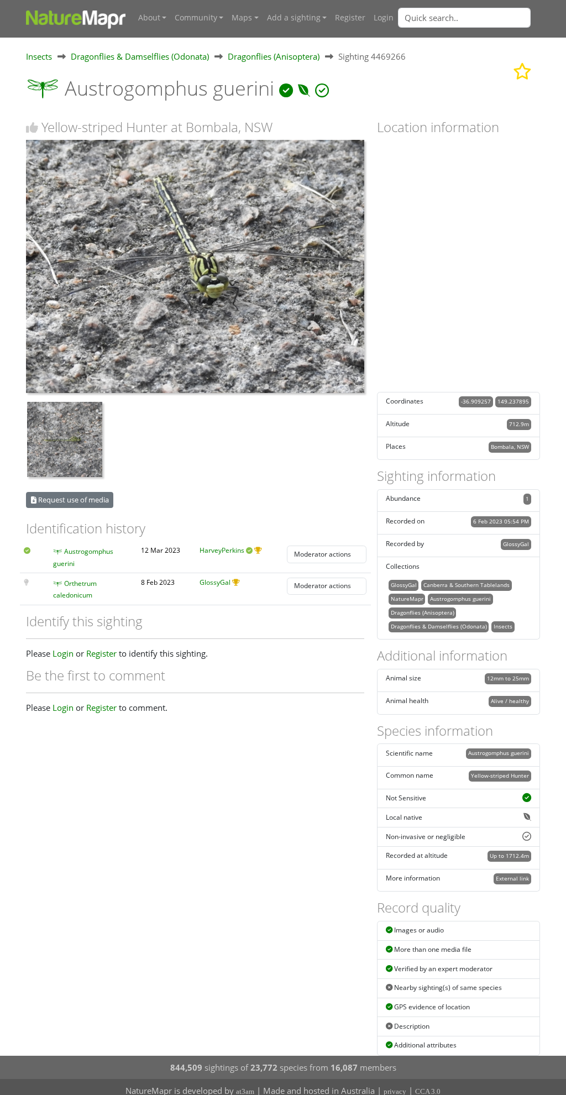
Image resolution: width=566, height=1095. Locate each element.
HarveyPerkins (222, 550)
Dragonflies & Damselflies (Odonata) (140, 56)
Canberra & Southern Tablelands (466, 585)
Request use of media (72, 500)
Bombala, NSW (510, 446)
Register (350, 18)
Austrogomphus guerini (460, 598)
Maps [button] (242, 18)
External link (512, 878)
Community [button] (196, 18)
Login (384, 18)
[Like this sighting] (32, 127)
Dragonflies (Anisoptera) (273, 56)
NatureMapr (407, 598)
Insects (39, 56)
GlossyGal (215, 582)
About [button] (149, 18)
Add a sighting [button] (294, 18)
